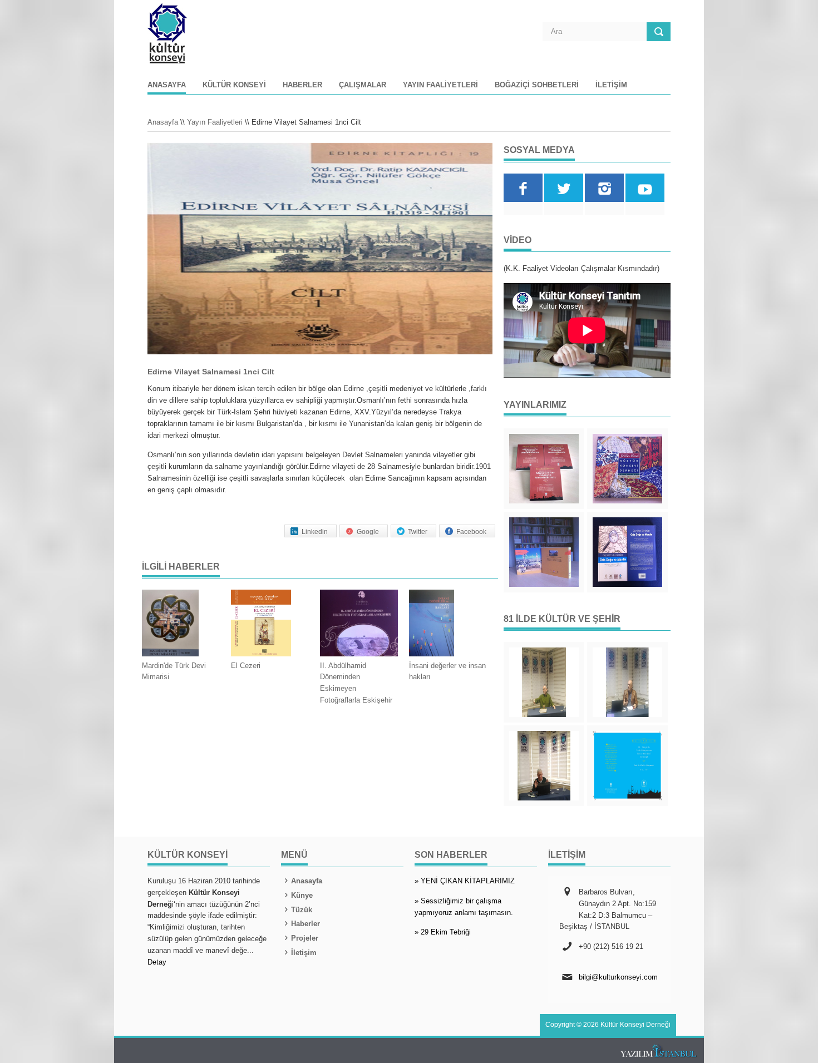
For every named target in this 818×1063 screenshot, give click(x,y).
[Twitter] (563, 188)
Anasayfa (166, 85)
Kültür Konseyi (234, 85)
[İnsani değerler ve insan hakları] (448, 625)
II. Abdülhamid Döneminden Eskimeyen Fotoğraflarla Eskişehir (356, 682)
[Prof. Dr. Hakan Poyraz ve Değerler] (627, 682)
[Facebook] (523, 188)
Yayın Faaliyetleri (440, 85)
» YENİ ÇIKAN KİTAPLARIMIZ (465, 881)
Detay (156, 962)
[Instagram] (604, 188)
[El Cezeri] (270, 625)
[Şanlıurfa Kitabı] (544, 552)
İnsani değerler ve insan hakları (447, 671)
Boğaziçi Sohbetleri (537, 85)
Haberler (302, 85)
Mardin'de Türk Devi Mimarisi (174, 671)
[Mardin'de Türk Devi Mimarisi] (181, 625)
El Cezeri (245, 665)
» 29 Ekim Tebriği (443, 932)
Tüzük (301, 910)
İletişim (611, 85)
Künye (302, 895)
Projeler (304, 938)
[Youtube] (644, 188)
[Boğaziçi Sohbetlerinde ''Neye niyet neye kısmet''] (544, 682)
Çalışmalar (362, 85)
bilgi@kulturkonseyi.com (618, 977)
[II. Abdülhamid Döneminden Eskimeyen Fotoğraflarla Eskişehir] (359, 625)
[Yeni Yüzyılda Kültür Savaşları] (544, 765)
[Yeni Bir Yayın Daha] (544, 468)
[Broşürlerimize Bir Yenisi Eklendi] (627, 765)
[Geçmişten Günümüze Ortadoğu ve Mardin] (627, 552)
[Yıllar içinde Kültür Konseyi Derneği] (627, 468)
